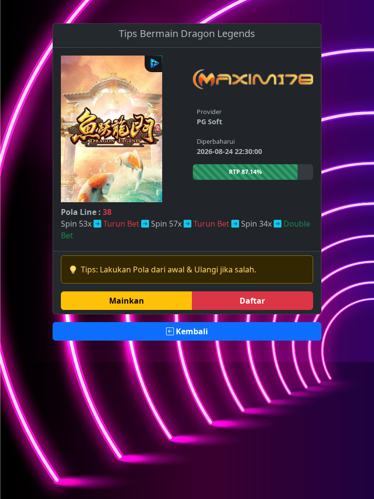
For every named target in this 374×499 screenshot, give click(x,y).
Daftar (252, 300)
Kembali (191, 331)
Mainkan (126, 300)
